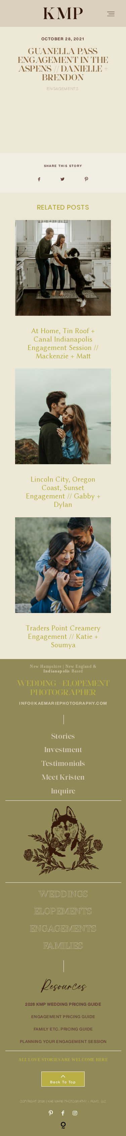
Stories (63, 736)
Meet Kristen (63, 777)
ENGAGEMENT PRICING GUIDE (63, 1017)
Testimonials (63, 763)
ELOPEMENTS (63, 911)
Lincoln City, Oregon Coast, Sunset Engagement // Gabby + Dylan (63, 438)
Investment (63, 749)
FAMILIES (63, 945)
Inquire (63, 790)
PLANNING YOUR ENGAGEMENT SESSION (63, 1042)
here (54, 139)
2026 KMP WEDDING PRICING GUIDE (63, 1004)
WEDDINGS (63, 893)
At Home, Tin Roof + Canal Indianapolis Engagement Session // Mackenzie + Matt (63, 290)
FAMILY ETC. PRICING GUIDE (63, 1029)
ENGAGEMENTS (63, 928)
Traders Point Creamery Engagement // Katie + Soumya (63, 583)
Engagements (63, 89)
